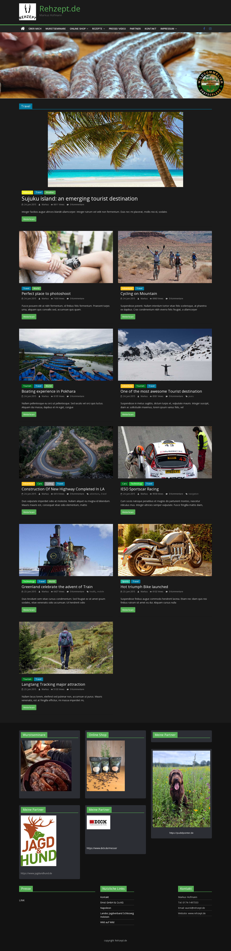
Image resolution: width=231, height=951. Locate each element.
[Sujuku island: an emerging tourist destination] (115, 114)
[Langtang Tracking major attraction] (66, 624)
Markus (45, 204)
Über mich (35, 28)
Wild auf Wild (107, 922)
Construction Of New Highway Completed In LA (63, 488)
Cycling (49, 483)
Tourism (27, 386)
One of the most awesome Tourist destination (161, 391)
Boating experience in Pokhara (49, 391)
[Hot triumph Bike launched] (165, 526)
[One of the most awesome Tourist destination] (165, 331)
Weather (50, 192)
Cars (40, 483)
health (93, 591)
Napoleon (105, 907)
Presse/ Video (117, 28)
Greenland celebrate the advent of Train (57, 586)
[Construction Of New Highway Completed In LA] (66, 429)
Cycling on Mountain (139, 293)
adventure (94, 493)
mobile (100, 591)
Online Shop (78, 28)
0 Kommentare (77, 204)
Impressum (167, 28)
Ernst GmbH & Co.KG (111, 902)
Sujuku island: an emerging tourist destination (80, 198)
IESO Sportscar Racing (140, 488)
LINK (22, 900)
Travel (39, 192)
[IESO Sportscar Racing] (165, 429)
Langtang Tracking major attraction (53, 684)
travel (104, 493)
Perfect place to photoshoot (46, 293)
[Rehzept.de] (23, 28)
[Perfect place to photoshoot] (66, 233)
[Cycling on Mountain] (165, 233)
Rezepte (97, 28)
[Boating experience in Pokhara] (66, 331)
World (36, 288)
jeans (191, 396)
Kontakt (150, 28)
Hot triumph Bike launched (144, 586)
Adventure (127, 288)
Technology (136, 483)
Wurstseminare (55, 28)
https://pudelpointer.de (181, 832)
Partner (135, 28)
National (27, 192)
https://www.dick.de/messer (102, 848)
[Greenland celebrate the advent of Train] (66, 526)
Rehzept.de (59, 8)
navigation (194, 493)
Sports (125, 581)
